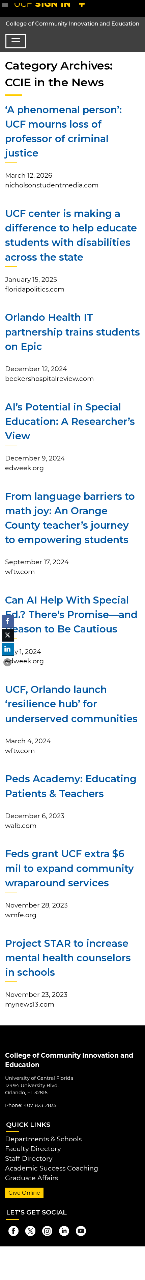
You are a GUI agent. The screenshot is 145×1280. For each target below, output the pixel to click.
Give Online (24, 1192)
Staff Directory (28, 1158)
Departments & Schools (43, 1139)
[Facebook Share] (8, 621)
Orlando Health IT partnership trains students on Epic (72, 331)
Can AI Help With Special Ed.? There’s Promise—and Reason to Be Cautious (71, 614)
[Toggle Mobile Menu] (138, 7)
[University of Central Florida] (51, 8)
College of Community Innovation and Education (72, 23)
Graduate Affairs (31, 1178)
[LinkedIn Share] (8, 649)
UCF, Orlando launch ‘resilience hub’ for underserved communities (71, 703)
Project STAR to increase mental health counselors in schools (68, 957)
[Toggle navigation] (15, 41)
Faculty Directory (33, 1149)
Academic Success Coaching (51, 1168)
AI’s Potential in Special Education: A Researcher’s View (70, 421)
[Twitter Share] (8, 635)
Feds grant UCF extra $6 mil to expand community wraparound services (69, 868)
